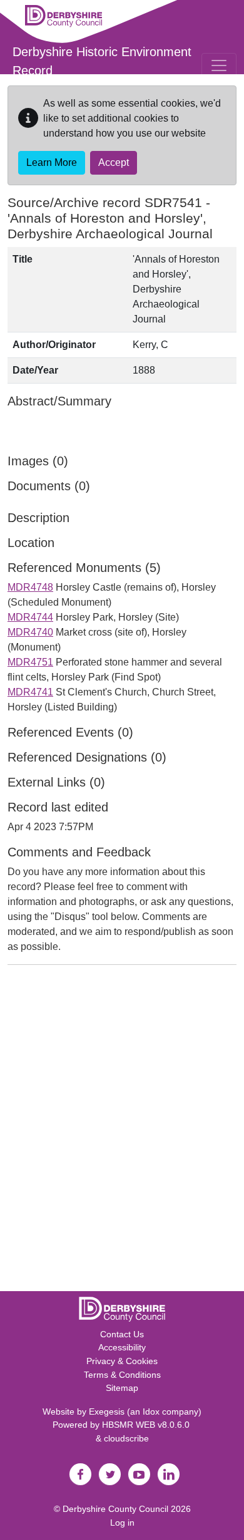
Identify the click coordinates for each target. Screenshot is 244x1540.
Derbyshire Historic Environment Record (102, 61)
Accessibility (122, 1347)
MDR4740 (30, 632)
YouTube (139, 1474)
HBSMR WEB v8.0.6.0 (147, 1425)
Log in (122, 1523)
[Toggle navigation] (218, 65)
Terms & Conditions (122, 1375)
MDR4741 (30, 692)
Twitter (109, 1474)
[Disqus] (122, 1131)
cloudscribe (126, 1438)
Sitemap (122, 1388)
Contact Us (122, 1334)
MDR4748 (30, 587)
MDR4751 (30, 662)
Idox (151, 1412)
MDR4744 (30, 617)
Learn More (51, 162)
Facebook (80, 1474)
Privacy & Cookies (122, 1361)
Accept (113, 162)
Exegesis (107, 1412)
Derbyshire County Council (115, 1509)
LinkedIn (168, 1474)
